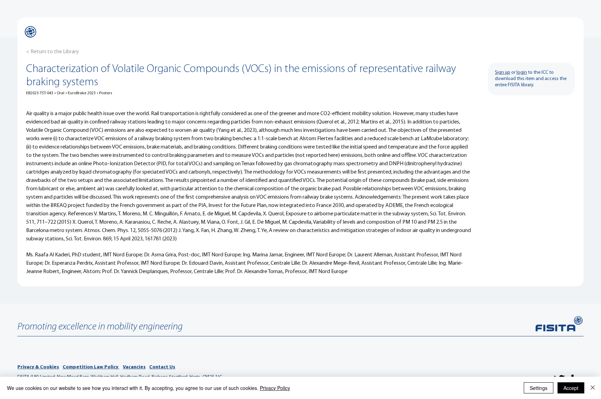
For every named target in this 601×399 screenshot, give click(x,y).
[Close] (592, 387)
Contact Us (162, 367)
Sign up (502, 72)
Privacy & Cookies (38, 367)
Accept (570, 387)
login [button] (521, 72)
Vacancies (134, 367)
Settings (538, 387)
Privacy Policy (275, 387)
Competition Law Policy (91, 367)
